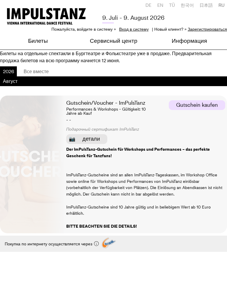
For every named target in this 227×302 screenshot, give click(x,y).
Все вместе (36, 71)
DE (148, 5)
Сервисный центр (113, 41)
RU (221, 5)
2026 (8, 71)
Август (10, 81)
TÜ (172, 5)
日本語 (206, 5)
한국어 (187, 5)
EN (160, 5)
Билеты (38, 41)
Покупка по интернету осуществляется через (49, 244)
